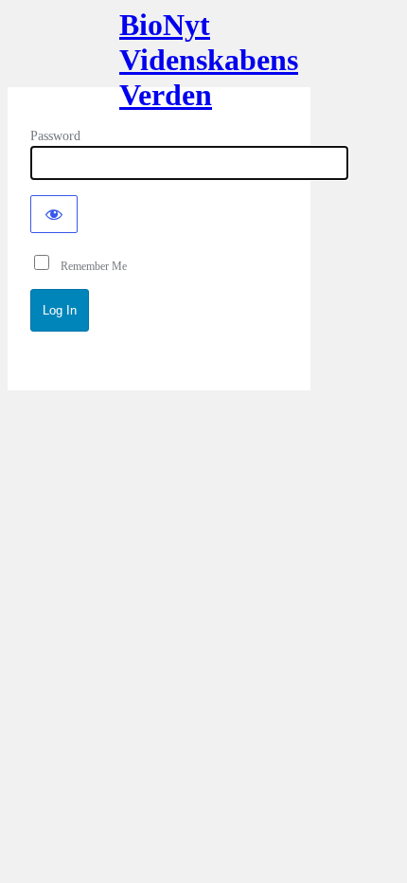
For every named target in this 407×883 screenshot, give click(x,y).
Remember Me (89, 266)
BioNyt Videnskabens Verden (159, 55)
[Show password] (54, 214)
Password (55, 136)
